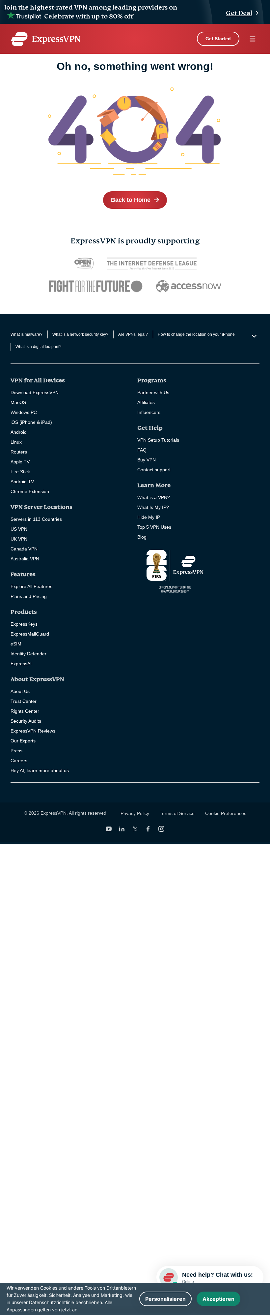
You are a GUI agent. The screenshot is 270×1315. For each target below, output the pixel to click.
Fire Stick (20, 471)
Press (16, 750)
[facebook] (148, 828)
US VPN (19, 529)
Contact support (154, 469)
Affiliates (146, 402)
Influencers (148, 412)
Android (19, 432)
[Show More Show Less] (253, 336)
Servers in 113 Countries (36, 519)
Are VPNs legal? (133, 334)
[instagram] (161, 828)
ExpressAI (21, 663)
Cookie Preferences (225, 813)
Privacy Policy (135, 813)
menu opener (252, 39)
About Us (20, 691)
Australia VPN (25, 558)
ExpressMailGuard (30, 634)
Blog (142, 537)
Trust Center (24, 701)
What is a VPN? (153, 497)
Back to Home (130, 200)
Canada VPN (24, 548)
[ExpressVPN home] (46, 39)
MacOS (18, 402)
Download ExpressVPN (35, 392)
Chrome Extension (30, 491)
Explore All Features (31, 586)
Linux (16, 442)
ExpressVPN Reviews (33, 731)
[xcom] (135, 828)
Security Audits (26, 721)
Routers (19, 451)
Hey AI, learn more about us (40, 770)
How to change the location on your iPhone (196, 334)
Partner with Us (153, 392)
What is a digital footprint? (38, 346)
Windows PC (24, 412)
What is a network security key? (80, 334)
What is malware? (26, 334)
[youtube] (108, 828)
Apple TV (20, 461)
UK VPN (19, 539)
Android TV (22, 481)
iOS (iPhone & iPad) (31, 422)
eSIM (16, 643)
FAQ (142, 450)
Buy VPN (146, 459)
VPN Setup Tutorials (158, 440)
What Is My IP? (153, 507)
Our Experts (23, 740)
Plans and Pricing (29, 596)
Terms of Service (177, 813)
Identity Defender (28, 653)
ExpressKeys (24, 624)
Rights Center (25, 711)
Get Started (218, 38)
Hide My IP (148, 517)
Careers (19, 760)
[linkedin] (121, 828)
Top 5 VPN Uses (154, 527)
